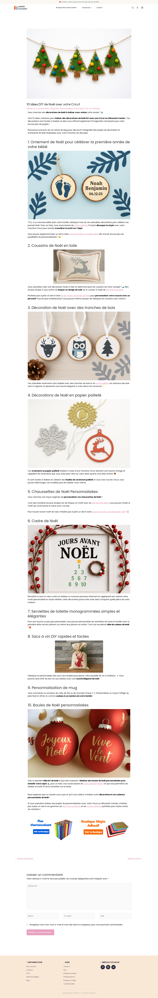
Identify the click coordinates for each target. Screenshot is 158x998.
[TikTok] (113, 967)
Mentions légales (32, 977)
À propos (29, 970)
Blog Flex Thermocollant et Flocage (67, 108)
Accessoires (86, 8)
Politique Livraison (70, 973)
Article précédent (24, 858)
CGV (28, 973)
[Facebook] (103, 967)
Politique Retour (69, 977)
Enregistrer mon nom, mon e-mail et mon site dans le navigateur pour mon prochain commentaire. (76, 924)
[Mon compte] (137, 8)
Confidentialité (69, 984)
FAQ (64, 970)
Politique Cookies (69, 980)
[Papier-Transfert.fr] (20, 7)
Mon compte (31, 966)
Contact (99, 8)
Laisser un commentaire (38, 108)
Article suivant (135, 858)
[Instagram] (108, 967)
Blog (27, 980)
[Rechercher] (133, 8)
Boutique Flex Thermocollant (66, 8)
